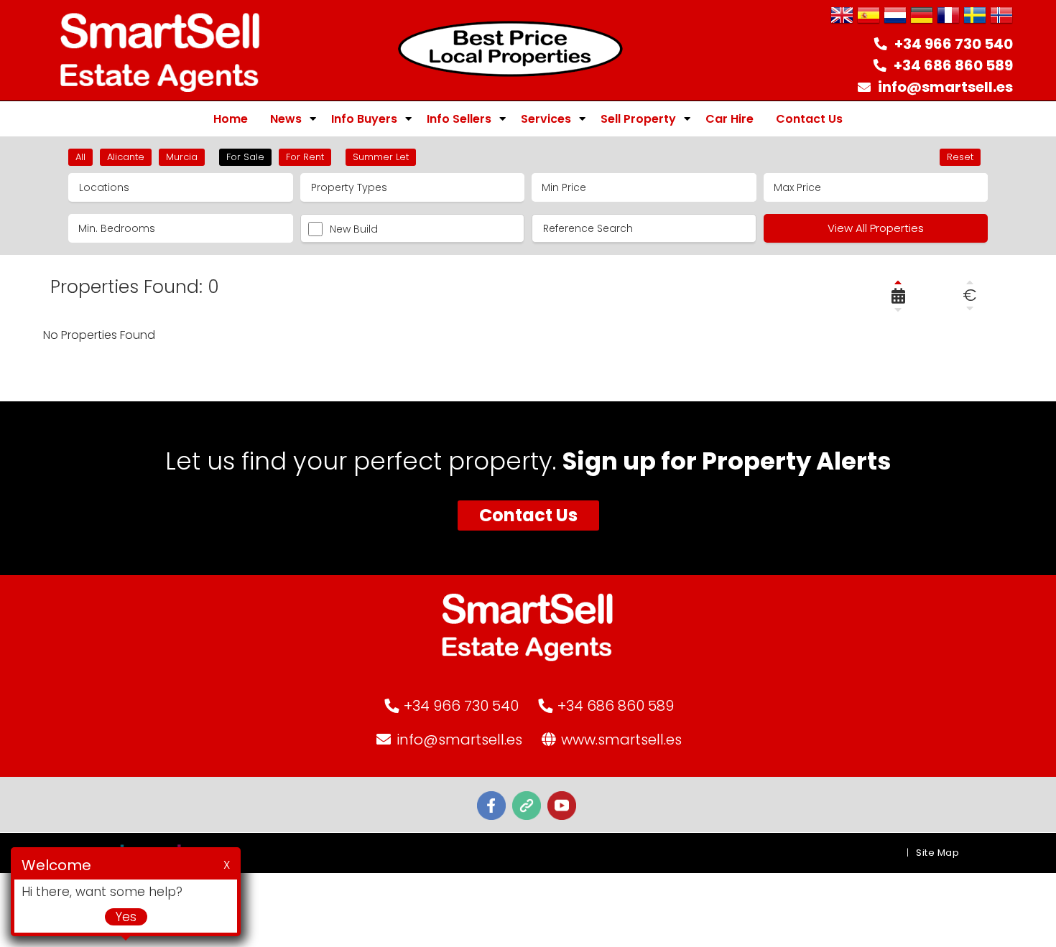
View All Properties (876, 227)
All (80, 157)
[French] (948, 16)
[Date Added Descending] (898, 309)
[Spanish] (868, 16)
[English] (841, 16)
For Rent (305, 157)
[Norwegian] (1001, 16)
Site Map (937, 852)
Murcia (182, 157)
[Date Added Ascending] (898, 282)
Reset (960, 157)
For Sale (245, 157)
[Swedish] (974, 16)
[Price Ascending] (970, 282)
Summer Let (381, 157)
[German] (921, 16)
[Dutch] (895, 16)
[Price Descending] (970, 308)
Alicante (125, 157)
